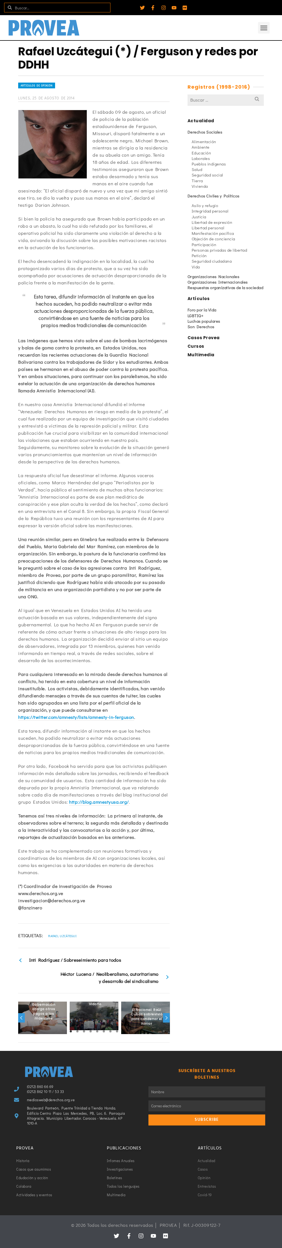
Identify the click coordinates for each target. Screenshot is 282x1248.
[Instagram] (163, 7)
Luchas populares (204, 321)
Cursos (196, 346)
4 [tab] (90, 1031)
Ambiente (201, 147)
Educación (201, 153)
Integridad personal (210, 211)
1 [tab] (71, 1031)
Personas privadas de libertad (219, 250)
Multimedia (201, 355)
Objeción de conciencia (213, 238)
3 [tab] (84, 1031)
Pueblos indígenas (209, 164)
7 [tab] (110, 1031)
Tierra (197, 180)
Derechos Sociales (205, 132)
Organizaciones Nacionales (214, 276)
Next (166, 1018)
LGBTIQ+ (196, 315)
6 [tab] (104, 1031)
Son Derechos (201, 326)
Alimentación (204, 141)
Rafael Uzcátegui (62, 936)
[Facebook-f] (152, 7)
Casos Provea (204, 338)
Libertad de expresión (212, 222)
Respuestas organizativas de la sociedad (226, 287)
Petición (199, 255)
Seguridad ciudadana (212, 261)
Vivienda (200, 186)
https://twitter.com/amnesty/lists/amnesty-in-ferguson (76, 717)
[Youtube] (174, 7)
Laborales (201, 158)
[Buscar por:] (226, 100)
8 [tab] (117, 1031)
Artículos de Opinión (37, 85)
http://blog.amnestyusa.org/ (99, 802)
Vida (196, 267)
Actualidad (201, 121)
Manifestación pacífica (213, 233)
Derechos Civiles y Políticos (214, 196)
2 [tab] (77, 1031)
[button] (264, 28)
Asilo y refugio (205, 205)
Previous (21, 1018)
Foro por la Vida (202, 309)
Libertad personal (208, 227)
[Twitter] (142, 7)
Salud (197, 169)
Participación (204, 244)
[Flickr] (184, 7)
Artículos (199, 298)
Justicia (199, 216)
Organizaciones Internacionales (218, 282)
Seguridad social (207, 175)
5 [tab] (97, 1031)
